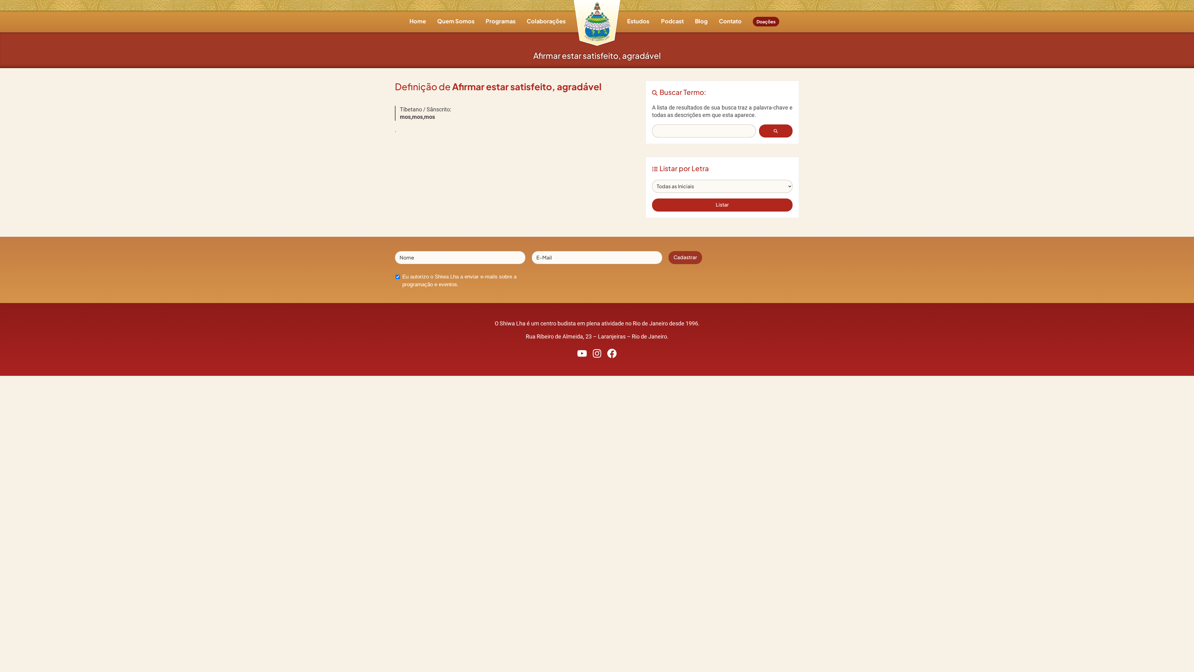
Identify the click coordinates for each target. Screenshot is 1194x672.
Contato (730, 21)
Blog (701, 21)
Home (418, 21)
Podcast (672, 21)
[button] (776, 131)
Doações (766, 21)
